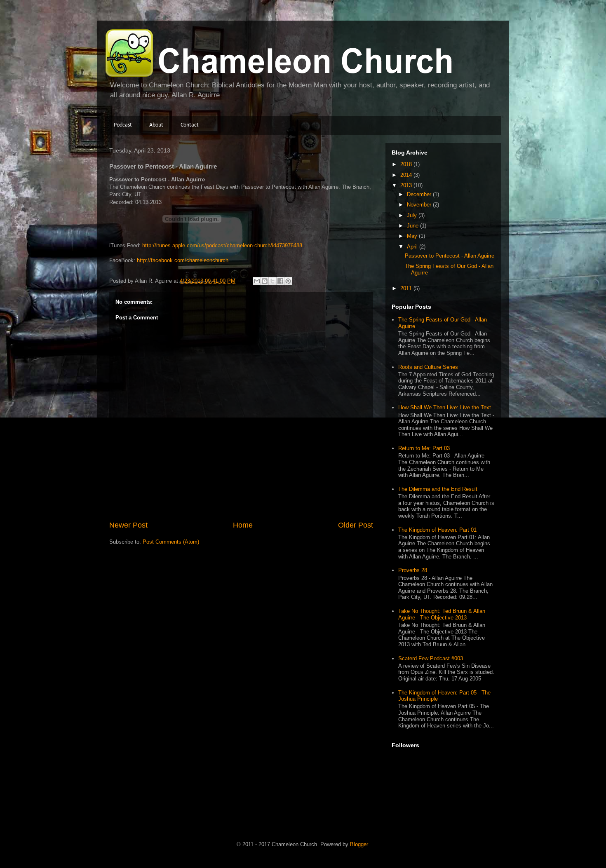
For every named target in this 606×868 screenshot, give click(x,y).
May (413, 236)
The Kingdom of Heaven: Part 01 (437, 530)
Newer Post (128, 525)
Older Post (355, 525)
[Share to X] (272, 281)
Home (243, 525)
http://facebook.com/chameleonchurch (182, 260)
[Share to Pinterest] (288, 281)
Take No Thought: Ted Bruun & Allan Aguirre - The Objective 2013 (441, 614)
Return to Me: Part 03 (424, 448)
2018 (406, 164)
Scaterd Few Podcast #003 (430, 658)
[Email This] (257, 281)
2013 (406, 185)
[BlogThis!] (265, 281)
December (420, 194)
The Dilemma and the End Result (437, 489)
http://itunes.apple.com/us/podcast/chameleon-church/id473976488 (222, 245)
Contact (190, 125)
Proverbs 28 (412, 570)
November (420, 205)
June (413, 226)
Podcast (123, 125)
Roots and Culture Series (428, 367)
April (413, 247)
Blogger (359, 844)
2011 (406, 288)
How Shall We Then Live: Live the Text (444, 407)
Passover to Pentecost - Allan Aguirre (449, 256)
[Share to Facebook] (280, 281)
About (156, 125)
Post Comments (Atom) (171, 542)
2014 (406, 175)
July (412, 215)
